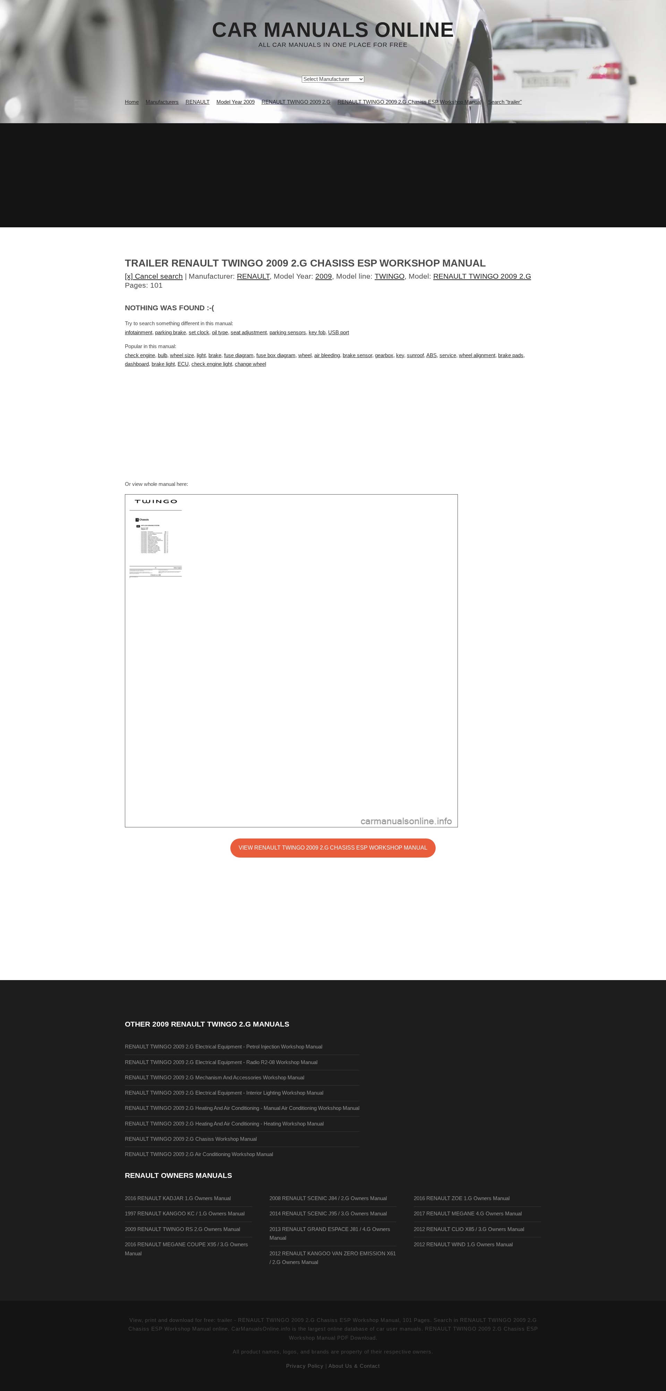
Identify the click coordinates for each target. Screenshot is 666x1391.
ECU (183, 364)
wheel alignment (477, 355)
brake (214, 355)
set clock (199, 332)
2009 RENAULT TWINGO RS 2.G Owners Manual (182, 1229)
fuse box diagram (276, 355)
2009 (323, 276)
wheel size (182, 355)
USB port (338, 332)
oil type (220, 332)
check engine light (211, 364)
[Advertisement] (333, 175)
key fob (317, 332)
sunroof (415, 355)
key (400, 355)
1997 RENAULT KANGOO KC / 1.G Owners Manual (185, 1213)
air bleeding (327, 355)
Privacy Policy (305, 1366)
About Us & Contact (354, 1366)
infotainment (138, 332)
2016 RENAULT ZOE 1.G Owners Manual (462, 1198)
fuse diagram (239, 355)
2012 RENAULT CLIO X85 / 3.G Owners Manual (469, 1229)
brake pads (510, 355)
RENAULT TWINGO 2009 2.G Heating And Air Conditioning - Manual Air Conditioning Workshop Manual (242, 1108)
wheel (304, 355)
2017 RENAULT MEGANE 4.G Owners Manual (468, 1213)
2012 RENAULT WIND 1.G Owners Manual (463, 1244)
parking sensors (288, 332)
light (201, 355)
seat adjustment (249, 332)
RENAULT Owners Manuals (178, 1175)
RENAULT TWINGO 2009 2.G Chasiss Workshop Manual (191, 1139)
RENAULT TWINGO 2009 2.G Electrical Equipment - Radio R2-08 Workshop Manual (221, 1062)
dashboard (137, 364)
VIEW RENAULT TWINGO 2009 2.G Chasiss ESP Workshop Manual (333, 847)
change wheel (250, 364)
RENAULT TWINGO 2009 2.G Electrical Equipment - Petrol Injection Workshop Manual (223, 1046)
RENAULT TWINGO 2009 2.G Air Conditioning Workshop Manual (199, 1154)
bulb (162, 355)
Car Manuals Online (333, 29)
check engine (140, 355)
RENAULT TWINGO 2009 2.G (482, 276)
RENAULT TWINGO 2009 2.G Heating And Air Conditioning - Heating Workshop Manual (224, 1124)
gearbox (384, 355)
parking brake (170, 332)
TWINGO (389, 276)
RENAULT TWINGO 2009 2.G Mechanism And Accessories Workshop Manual (214, 1077)
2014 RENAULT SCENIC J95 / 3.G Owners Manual (328, 1213)
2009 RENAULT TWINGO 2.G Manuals (220, 1024)
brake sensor (357, 355)
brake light (163, 364)
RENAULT (253, 276)
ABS (431, 355)
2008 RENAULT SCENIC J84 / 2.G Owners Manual (328, 1198)
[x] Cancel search (154, 276)
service (447, 355)
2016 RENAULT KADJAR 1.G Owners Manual (178, 1198)
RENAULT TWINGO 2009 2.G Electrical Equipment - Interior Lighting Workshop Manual (224, 1093)
